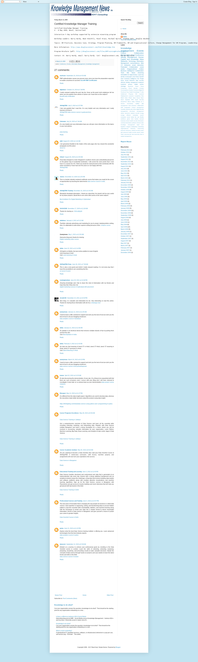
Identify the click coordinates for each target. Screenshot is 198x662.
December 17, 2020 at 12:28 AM (78, 208)
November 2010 (126, 161)
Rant (122, 78)
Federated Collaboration (129, 67)
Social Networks (130, 80)
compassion (127, 107)
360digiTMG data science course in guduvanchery (75, 112)
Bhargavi (63, 393)
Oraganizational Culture (135, 69)
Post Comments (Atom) (70, 598)
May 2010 (124, 173)
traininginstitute (65, 280)
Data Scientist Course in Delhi (69, 517)
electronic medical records (132, 113)
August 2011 (125, 159)
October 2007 (125, 236)
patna (61, 528)
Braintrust (130, 86)
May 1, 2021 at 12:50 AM (76, 234)
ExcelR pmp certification (67, 96)
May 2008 (124, 224)
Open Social (136, 97)
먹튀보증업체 (78, 211)
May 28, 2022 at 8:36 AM (87, 413)
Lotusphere (138, 96)
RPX (132, 99)
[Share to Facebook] (77, 61)
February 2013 (125, 150)
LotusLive (131, 96)
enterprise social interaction (134, 65)
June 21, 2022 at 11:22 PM (72, 528)
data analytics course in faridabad (70, 318)
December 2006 (126, 252)
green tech (130, 119)
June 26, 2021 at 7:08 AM (80, 264)
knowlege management (128, 124)
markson (63, 75)
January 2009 (125, 208)
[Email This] (70, 61)
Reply (61, 83)
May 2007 (124, 243)
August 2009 (125, 192)
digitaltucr (63, 89)
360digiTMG (63, 105)
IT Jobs (142, 92)
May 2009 (124, 199)
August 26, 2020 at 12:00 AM (74, 157)
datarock (63, 544)
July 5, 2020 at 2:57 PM (75, 105)
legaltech (123, 126)
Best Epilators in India (70, 334)
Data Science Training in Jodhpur (70, 419)
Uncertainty (130, 103)
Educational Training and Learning (71, 471)
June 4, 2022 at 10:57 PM (91, 501)
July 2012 (124, 155)
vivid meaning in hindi (70, 255)
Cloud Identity (133, 88)
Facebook (123, 92)
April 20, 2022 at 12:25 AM (73, 375)
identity (123, 76)
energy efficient (126, 115)
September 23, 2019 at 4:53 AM (76, 75)
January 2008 (125, 231)
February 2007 (125, 248)
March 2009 (124, 203)
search (138, 132)
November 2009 (126, 187)
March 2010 (124, 178)
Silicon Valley (131, 101)
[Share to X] (75, 61)
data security (140, 80)
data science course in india (96, 181)
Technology (132, 61)
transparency (128, 136)
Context (142, 88)
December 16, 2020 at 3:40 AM (83, 190)
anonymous (63, 312)
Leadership (141, 74)
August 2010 (125, 166)
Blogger (118, 647)
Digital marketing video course (69, 239)
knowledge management (92, 64)
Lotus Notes (135, 76)
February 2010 (125, 180)
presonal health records (129, 132)
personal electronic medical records (130, 130)
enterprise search (138, 115)
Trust (133, 55)
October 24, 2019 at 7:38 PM (76, 89)
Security (141, 99)
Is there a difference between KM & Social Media (71, 616)
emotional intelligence (130, 78)
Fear (127, 92)
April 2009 (124, 201)
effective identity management (129, 82)
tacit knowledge (133, 59)
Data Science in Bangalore (68, 460)
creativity (123, 109)
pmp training (64, 132)
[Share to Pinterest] (79, 61)
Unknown (63, 121)
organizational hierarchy (128, 128)
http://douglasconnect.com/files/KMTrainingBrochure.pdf (101, 51)
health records (133, 120)
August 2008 (125, 217)
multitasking (134, 126)
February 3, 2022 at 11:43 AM (73, 343)
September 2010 (126, 164)
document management (137, 111)
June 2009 (124, 196)
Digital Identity (133, 74)
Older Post (110, 595)
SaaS (136, 99)
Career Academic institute (68, 450)
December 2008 (126, 210)
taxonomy (136, 134)
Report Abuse (126, 141)
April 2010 (124, 175)
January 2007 (125, 250)
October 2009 (125, 189)
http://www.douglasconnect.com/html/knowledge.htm (93, 47)
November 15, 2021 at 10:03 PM (77, 298)
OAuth (130, 97)
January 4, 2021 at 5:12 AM (74, 220)
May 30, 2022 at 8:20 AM (85, 450)
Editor (125, 37)
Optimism (127, 99)
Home (84, 595)
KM (136, 94)
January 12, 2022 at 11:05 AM (77, 312)
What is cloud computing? (64, 630)
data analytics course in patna (69, 535)
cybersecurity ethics (131, 109)
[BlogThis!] (72, 61)
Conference (63, 64)
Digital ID (141, 90)
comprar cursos (105, 225)
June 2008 (124, 222)
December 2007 (126, 234)
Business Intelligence (128, 71)
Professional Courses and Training (71, 501)
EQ (138, 78)
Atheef (62, 157)
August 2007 (125, 241)
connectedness (135, 63)
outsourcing (141, 128)
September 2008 (126, 215)
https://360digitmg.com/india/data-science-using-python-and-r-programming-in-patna (86, 404)
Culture (123, 53)
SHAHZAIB (63, 208)
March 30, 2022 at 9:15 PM (76, 359)
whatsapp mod (95, 303)
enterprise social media (127, 117)
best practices (132, 105)
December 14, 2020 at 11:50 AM (75, 177)
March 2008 (124, 229)
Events (69, 64)
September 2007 (126, 238)
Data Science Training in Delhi (69, 490)
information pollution (131, 122)
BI (128, 74)
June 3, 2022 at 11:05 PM (90, 471)
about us (62, 148)
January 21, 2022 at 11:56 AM (73, 328)
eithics (122, 113)
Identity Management (129, 57)
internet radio (140, 122)
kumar (62, 375)
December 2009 (126, 185)
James (62, 177)
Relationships (126, 55)
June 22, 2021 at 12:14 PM (72, 248)
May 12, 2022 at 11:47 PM (74, 393)
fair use (137, 117)
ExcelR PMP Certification (89, 80)
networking (141, 126)
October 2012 (125, 152)
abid (61, 141)
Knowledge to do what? (63, 605)
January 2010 (125, 182)
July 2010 (124, 168)
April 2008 (124, 227)
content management (138, 107)
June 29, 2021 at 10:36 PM (79, 280)
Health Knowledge (134, 92)
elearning (141, 73)
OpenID (141, 76)
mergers (128, 126)
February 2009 (125, 206)
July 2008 (124, 220)
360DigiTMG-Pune (66, 264)
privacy (130, 84)
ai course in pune (65, 271)
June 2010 (124, 171)
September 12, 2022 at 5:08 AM (76, 544)
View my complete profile (128, 40)
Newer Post (58, 595)
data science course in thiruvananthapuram (73, 366)
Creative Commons (134, 90)
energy (142, 113)
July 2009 (124, 194)
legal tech (140, 124)
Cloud (136, 86)
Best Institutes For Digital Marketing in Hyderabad (75, 199)
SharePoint (124, 101)
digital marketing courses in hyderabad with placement (77, 287)
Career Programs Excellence (69, 413)
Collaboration (139, 53)
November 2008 (126, 213)
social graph (128, 76)
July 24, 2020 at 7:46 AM (74, 121)
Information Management (78, 64)
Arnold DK (63, 298)
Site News (131, 73)
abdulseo (63, 220)
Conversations (124, 90)
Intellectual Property (127, 94)
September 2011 (126, 157)
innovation (124, 75)
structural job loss (129, 134)
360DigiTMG (64, 167)
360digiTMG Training (66, 190)
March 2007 (124, 245)
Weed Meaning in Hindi (70, 350)
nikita (61, 248)
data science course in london (69, 556)
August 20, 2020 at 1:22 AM (71, 141)
